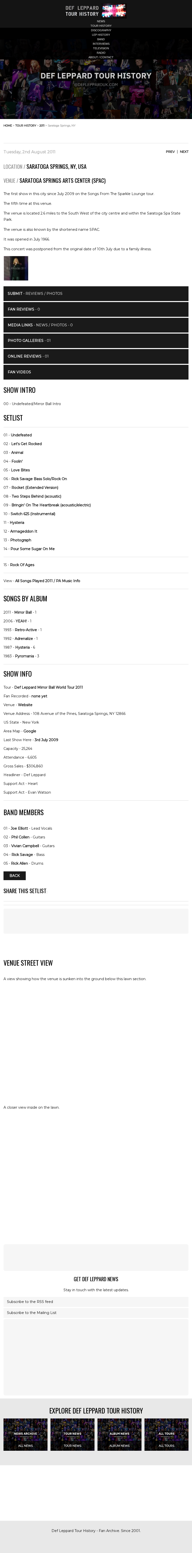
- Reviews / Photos (35, 293)
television (101, 48)
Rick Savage (22, 854)
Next (184, 152)
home (8, 125)
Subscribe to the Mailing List (31, 1312)
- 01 (29, 340)
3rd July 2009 (46, 740)
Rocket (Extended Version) (35, 487)
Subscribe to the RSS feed (30, 1301)
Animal (17, 452)
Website (25, 705)
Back (15, 875)
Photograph (20, 540)
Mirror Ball (23, 612)
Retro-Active (26, 630)
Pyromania (24, 656)
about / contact (101, 57)
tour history (101, 25)
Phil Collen (20, 837)
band (101, 39)
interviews (101, 43)
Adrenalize (24, 638)
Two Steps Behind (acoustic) (36, 496)
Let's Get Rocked (26, 444)
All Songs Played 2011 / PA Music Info (47, 581)
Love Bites (20, 470)
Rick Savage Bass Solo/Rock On (39, 479)
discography (101, 30)
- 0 (24, 309)
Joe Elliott (19, 828)
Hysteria (17, 522)
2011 (42, 125)
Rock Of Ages (22, 565)
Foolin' (17, 461)
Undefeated (21, 435)
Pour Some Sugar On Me (32, 549)
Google (30, 731)
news (101, 21)
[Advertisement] (148, 129)
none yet (39, 696)
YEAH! (21, 621)
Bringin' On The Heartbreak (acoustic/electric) (51, 505)
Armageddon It (23, 531)
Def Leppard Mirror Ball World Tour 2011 (48, 687)
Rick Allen (19, 863)
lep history (101, 34)
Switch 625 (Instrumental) (33, 514)
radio (101, 52)
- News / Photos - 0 (40, 325)
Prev (170, 152)
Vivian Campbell (25, 846)
